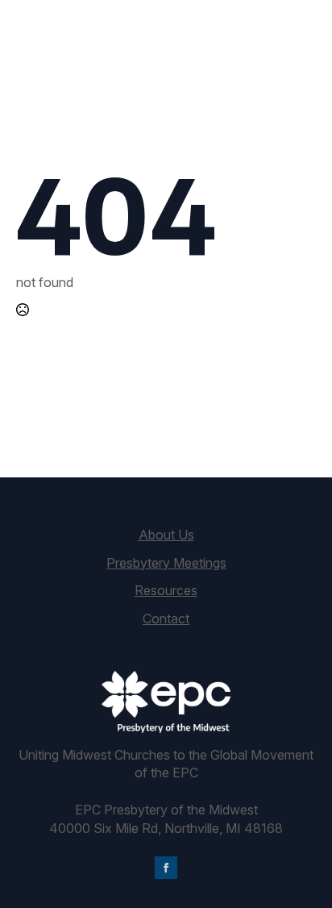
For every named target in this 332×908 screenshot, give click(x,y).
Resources (166, 590)
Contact (166, 618)
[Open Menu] (303, 48)
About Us (166, 535)
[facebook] (166, 867)
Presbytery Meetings (166, 563)
